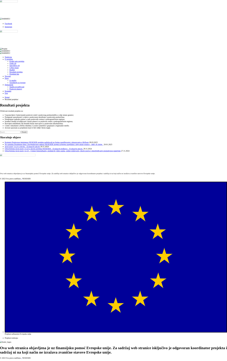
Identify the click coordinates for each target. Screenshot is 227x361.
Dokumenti (9, 85)
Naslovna (8, 57)
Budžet (12, 70)
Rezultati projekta (16, 72)
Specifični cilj (14, 66)
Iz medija (12, 80)
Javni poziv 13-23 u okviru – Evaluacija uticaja (22, 147)
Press (7, 78)
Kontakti (8, 91)
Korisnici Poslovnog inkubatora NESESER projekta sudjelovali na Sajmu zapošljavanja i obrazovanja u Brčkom (47, 142)
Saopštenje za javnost (17, 83)
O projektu (9, 59)
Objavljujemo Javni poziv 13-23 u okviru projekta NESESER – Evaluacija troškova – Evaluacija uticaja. (44, 149)
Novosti (8, 76)
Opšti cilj (12, 63)
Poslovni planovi (15, 89)
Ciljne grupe (14, 68)
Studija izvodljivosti (16, 87)
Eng (6, 93)
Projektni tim (14, 74)
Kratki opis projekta (16, 61)
